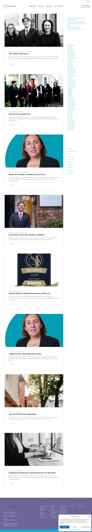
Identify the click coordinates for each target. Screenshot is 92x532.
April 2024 (69, 77)
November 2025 (71, 54)
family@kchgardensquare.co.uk (13, 525)
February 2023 (71, 99)
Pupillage (69, 167)
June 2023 (70, 92)
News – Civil (70, 164)
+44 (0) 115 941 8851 (84, 7)
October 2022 (70, 106)
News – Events (70, 159)
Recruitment (70, 170)
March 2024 (70, 79)
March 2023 (70, 97)
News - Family (11, 51)
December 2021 (71, 124)
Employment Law (71, 151)
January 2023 (70, 101)
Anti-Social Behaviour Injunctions (22, 414)
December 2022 (71, 102)
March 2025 (70, 66)
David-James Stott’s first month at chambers (27, 235)
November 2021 (71, 126)
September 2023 (71, 86)
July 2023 (69, 90)
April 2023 (69, 95)
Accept (64, 527)
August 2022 (70, 110)
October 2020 (70, 129)
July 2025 (69, 59)
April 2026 (69, 48)
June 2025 (70, 61)
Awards (69, 148)
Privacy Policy (77, 529)
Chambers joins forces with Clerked (76, 21)
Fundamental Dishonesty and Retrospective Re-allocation (32, 473)
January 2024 (70, 81)
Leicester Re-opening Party (74, 29)
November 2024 (71, 72)
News (68, 154)
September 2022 (71, 108)
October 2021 (70, 128)
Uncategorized (70, 173)
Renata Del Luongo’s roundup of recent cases (27, 174)
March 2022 (70, 119)
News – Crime (70, 156)
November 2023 (71, 84)
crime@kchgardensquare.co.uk (13, 523)
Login (89, 1)
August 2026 (70, 45)
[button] (89, 516)
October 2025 (70, 56)
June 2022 (70, 113)
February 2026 (71, 52)
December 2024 (71, 70)
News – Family (70, 162)
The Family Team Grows (73, 27)
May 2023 (69, 93)
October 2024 (70, 74)
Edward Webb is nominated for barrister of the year (29, 293)
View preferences (85, 527)
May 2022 (69, 115)
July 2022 (69, 111)
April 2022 (69, 117)
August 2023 (70, 88)
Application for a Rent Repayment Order (25, 354)
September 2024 (71, 75)
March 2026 (70, 50)
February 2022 (71, 120)
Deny (75, 527)
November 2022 (71, 104)
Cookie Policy (72, 529)
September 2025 (71, 57)
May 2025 (69, 63)
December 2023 (71, 83)
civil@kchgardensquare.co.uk (11, 524)
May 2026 (69, 47)
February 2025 (71, 68)
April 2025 (69, 65)
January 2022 (70, 122)
